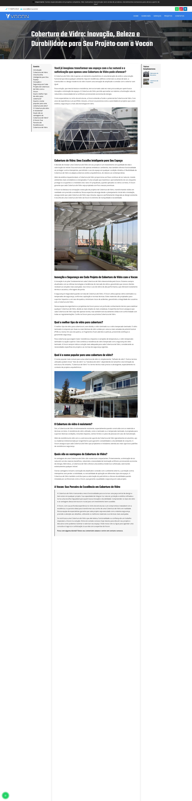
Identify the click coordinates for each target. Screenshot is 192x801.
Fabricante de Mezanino (154, 74)
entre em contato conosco (112, 531)
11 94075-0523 (13, 9)
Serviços (157, 16)
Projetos (168, 16)
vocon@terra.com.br (30, 9)
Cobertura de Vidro (154, 81)
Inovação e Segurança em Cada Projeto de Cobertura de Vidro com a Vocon (41, 87)
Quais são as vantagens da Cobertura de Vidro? (40, 115)
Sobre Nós (146, 16)
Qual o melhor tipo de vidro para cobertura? (40, 96)
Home (135, 16)
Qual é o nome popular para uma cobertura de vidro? (40, 103)
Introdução (37, 70)
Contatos (179, 16)
